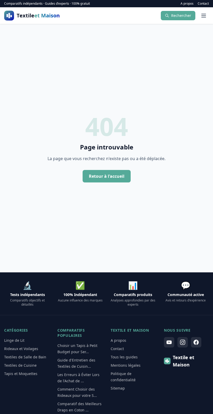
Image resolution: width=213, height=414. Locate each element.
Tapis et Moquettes (20, 373)
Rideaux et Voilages (21, 348)
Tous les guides (124, 356)
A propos (187, 4)
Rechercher (181, 15)
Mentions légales (126, 365)
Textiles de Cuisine (20, 365)
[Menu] (203, 15)
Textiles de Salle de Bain (25, 356)
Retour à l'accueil (106, 176)
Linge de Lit (14, 340)
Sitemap (118, 388)
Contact (203, 4)
